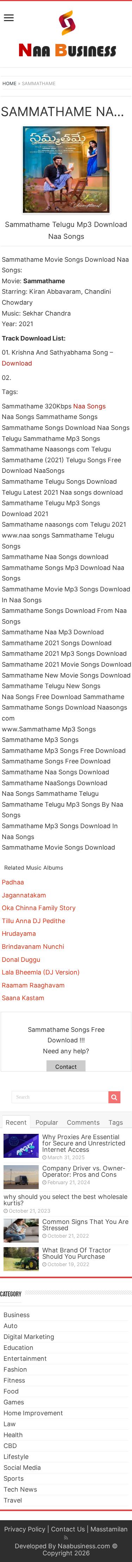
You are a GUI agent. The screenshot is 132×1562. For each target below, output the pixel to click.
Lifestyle (16, 1456)
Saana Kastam (23, 998)
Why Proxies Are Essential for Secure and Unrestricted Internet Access (83, 1143)
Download (17, 363)
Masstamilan (109, 1529)
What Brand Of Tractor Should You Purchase (76, 1253)
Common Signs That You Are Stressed (85, 1225)
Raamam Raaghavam (33, 985)
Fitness (14, 1380)
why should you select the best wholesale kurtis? (65, 1200)
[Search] (114, 1097)
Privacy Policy (24, 1529)
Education (18, 1347)
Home (9, 83)
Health (13, 1435)
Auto (11, 1325)
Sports (14, 1478)
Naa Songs (89, 406)
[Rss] (66, 1538)
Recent (16, 1122)
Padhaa (13, 882)
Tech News (20, 1489)
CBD (10, 1445)
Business (17, 1315)
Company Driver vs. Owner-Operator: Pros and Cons (83, 1171)
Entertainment (25, 1358)
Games (14, 1402)
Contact (66, 1066)
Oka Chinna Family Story (39, 908)
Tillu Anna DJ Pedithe (33, 921)
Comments (83, 1122)
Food (11, 1391)
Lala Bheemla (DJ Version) (41, 972)
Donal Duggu (21, 959)
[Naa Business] (66, 32)
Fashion (15, 1369)
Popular (47, 1122)
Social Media (22, 1467)
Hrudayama (19, 933)
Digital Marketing (29, 1336)
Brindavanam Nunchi (33, 946)
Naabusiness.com (84, 1546)
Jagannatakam (24, 895)
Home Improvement (33, 1413)
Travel (13, 1500)
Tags (115, 1122)
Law (10, 1424)
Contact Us (68, 1529)
